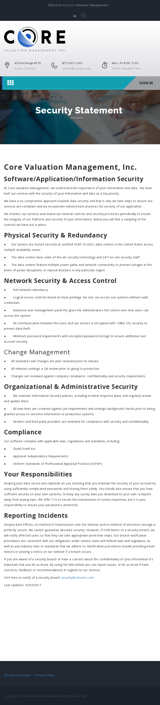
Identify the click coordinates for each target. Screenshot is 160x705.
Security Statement (17, 675)
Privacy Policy (44, 675)
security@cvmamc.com (77, 577)
